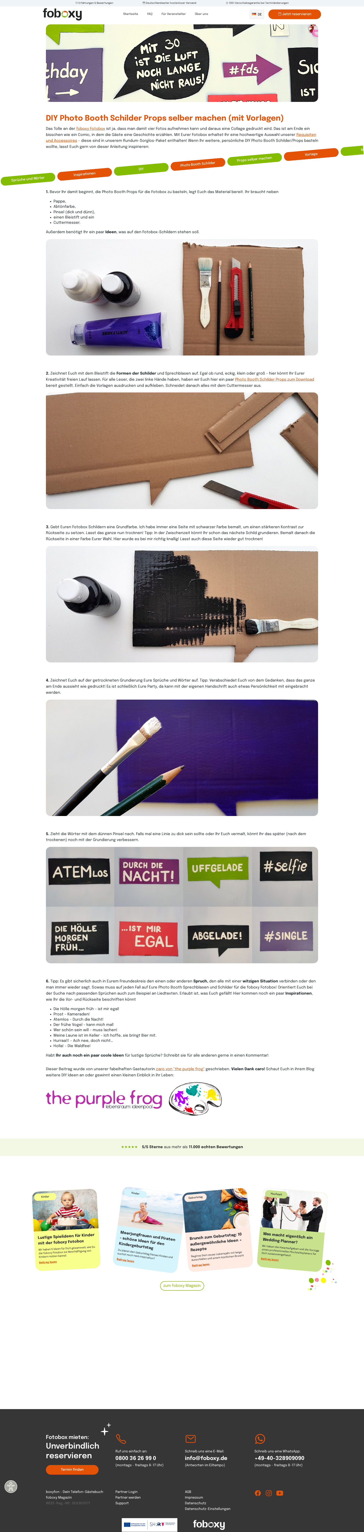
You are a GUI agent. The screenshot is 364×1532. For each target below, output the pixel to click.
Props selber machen (28, 179)
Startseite (130, 14)
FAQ (150, 14)
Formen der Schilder (198, 164)
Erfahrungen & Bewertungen (95, 3)
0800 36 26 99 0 (135, 1458)
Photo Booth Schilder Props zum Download (274, 380)
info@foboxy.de (206, 1458)
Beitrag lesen (48, 1262)
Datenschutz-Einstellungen (207, 1509)
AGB (188, 1492)
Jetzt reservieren (296, 14)
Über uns (201, 14)
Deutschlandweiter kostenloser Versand (170, 3)
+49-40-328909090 (279, 1458)
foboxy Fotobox (90, 129)
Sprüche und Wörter (255, 159)
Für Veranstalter (174, 14)
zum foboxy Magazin (182, 1286)
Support (122, 1503)
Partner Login (126, 1492)
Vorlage (84, 174)
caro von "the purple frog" (180, 1069)
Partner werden (128, 1497)
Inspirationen (311, 154)
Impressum (194, 1497)
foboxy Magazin (59, 1497)
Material (141, 169)
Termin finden (72, 1469)
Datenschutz (195, 1503)
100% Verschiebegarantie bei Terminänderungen (258, 3)
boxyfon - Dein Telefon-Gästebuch (74, 1492)
